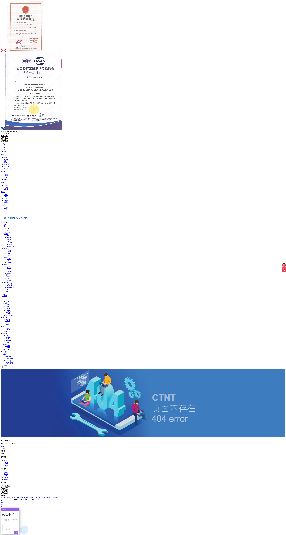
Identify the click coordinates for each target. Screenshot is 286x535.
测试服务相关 (9, 356)
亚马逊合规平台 (38, 497)
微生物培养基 (54, 497)
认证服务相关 (9, 358)
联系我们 (6, 157)
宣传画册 (6, 162)
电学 (5, 149)
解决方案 (6, 282)
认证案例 (6, 210)
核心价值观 (7, 164)
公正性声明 (7, 166)
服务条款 (6, 159)
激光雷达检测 (10, 285)
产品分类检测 (9, 363)
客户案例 (6, 211)
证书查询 (6, 291)
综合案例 (3, 205)
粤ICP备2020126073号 (41, 499)
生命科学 (6, 151)
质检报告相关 (9, 360)
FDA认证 (3, 497)
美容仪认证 (16, 497)
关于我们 (3, 154)
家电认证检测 (23, 497)
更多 (8, 289)
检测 (2, 502)
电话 (2, 504)
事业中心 (6, 202)
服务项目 (3, 171)
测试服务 (6, 174)
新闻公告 (3, 182)
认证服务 (6, 176)
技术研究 (3, 145)
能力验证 (6, 196)
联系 (2, 506)
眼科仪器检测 (10, 287)
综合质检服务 (30, 497)
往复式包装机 (46, 497)
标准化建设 (7, 200)
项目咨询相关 (9, 362)
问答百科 (4, 355)
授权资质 (6, 195)
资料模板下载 (7, 168)
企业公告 (6, 189)
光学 (5, 148)
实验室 (5, 198)
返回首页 (3, 446)
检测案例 (6, 208)
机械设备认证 (9, 497)
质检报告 (6, 177)
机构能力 (3, 192)
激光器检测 (10, 284)
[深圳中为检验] (14, 220)
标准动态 (6, 187)
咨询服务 (6, 179)
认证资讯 (6, 185)
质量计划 (6, 161)
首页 (5, 225)
